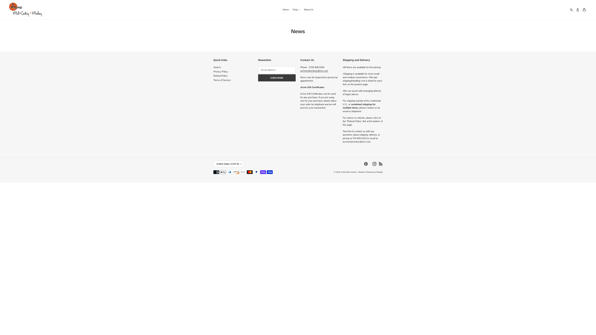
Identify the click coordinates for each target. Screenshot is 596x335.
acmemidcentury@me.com (314, 70)
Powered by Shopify (374, 172)
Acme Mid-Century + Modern (353, 172)
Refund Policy (220, 75)
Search (217, 67)
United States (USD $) (227, 164)
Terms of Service (222, 80)
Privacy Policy (220, 71)
